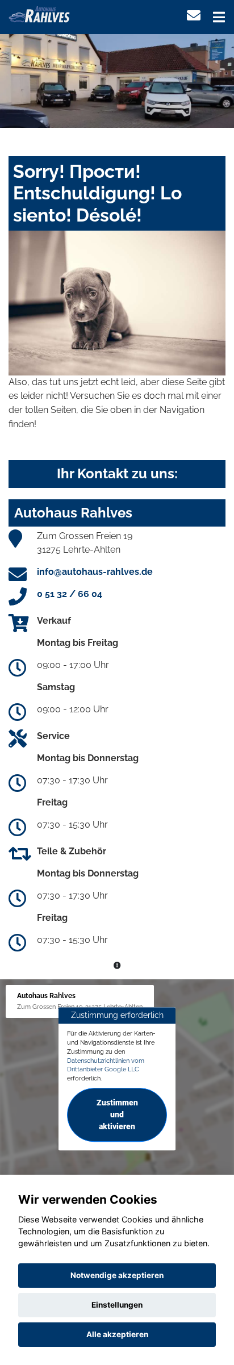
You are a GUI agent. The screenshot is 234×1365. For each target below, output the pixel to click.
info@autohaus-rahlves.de (95, 571)
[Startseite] (39, 13)
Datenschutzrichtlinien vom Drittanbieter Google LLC (105, 1065)
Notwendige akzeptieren (117, 1275)
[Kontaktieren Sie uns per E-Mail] (193, 15)
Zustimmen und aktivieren (117, 1114)
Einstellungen (117, 1304)
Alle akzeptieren (117, 1334)
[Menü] (219, 17)
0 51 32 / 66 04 (69, 593)
